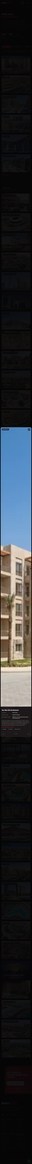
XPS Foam (10, 729)
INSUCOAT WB (17, 729)
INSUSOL (4, 729)
